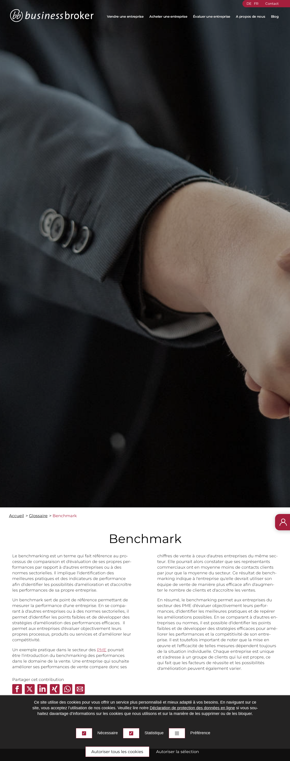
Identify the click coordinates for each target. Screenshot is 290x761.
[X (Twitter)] (30, 692)
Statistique (154, 733)
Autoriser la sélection (177, 751)
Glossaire (38, 515)
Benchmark (65, 515)
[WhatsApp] (68, 692)
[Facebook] (17, 692)
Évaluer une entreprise (211, 17)
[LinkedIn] (42, 692)
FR (256, 4)
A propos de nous (250, 17)
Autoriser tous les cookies (117, 751)
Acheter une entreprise (168, 17)
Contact (271, 4)
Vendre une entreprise (125, 17)
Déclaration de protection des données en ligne (192, 708)
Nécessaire (107, 733)
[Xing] (55, 692)
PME (101, 649)
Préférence (200, 733)
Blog (275, 17)
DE (248, 4)
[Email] (80, 692)
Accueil (16, 515)
